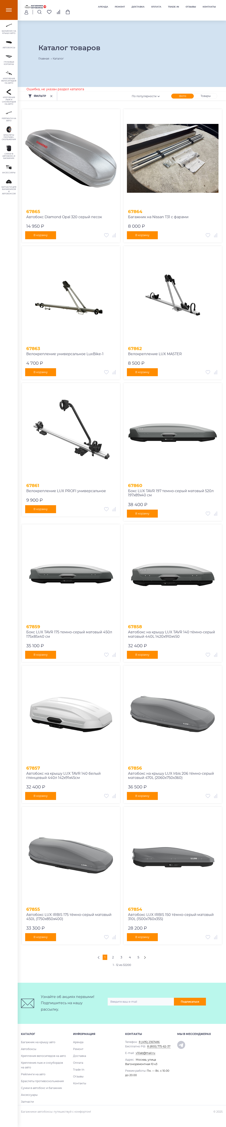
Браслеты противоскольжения (42, 1081)
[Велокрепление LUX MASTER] (172, 295)
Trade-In (173, 6)
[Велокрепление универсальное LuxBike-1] (71, 295)
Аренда (103, 6)
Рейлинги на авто (33, 1074)
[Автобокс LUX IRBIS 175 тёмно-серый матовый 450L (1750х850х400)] (71, 856)
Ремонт (120, 6)
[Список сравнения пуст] (58, 12)
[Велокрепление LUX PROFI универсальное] (71, 432)
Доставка (138, 6)
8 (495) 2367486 (149, 1042)
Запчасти (27, 1101)
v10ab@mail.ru (145, 1053)
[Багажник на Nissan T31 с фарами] (172, 158)
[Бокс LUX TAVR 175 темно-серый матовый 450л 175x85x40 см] (71, 574)
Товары (206, 96)
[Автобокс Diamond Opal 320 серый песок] (71, 158)
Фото (182, 96)
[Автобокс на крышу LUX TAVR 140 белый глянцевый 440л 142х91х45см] (71, 715)
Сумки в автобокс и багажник (41, 1088)
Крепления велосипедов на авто (43, 1056)
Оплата (156, 6)
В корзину (41, 235)
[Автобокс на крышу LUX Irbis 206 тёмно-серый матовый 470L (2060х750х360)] (172, 715)
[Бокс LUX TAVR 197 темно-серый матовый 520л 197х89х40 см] (172, 432)
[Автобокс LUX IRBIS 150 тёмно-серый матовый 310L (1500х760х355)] (172, 856)
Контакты (209, 6)
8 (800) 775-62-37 (158, 1046)
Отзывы (191, 6)
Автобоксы (28, 1049)
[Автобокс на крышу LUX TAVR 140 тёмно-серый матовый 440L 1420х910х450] (172, 574)
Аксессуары (29, 1094)
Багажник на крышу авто (38, 1042)
